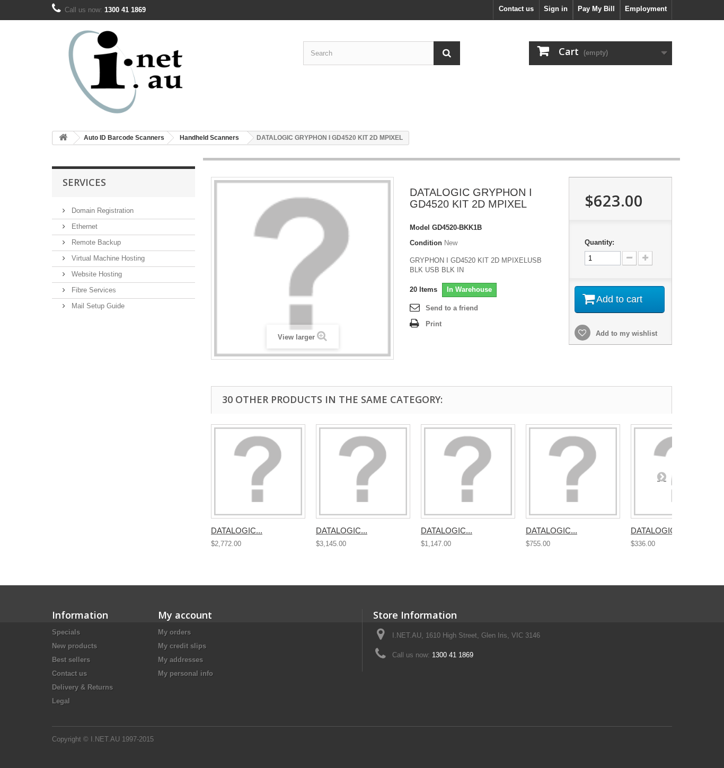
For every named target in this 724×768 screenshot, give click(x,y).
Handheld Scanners (209, 137)
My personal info (185, 673)
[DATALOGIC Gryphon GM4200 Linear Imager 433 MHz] (573, 471)
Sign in (556, 9)
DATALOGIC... (236, 530)
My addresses (180, 660)
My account (185, 615)
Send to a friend (452, 308)
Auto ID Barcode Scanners (124, 137)
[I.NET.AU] (150, 71)
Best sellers (71, 660)
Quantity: (599, 242)
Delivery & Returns (82, 687)
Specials (66, 632)
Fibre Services (92, 290)
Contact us (516, 9)
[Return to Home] (63, 138)
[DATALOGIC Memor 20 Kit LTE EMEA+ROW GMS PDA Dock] (363, 471)
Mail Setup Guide (97, 306)
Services (84, 182)
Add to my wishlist (625, 333)
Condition (426, 243)
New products (74, 646)
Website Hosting (95, 274)
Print (434, 324)
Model (420, 227)
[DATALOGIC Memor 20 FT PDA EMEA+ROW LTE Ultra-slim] (258, 471)
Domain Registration (101, 211)
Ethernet (83, 226)
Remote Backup (95, 242)
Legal (61, 701)
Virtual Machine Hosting (107, 258)
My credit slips (182, 646)
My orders (174, 632)
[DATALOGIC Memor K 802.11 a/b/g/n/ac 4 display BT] (468, 471)
